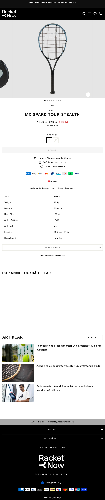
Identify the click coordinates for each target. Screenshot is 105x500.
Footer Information (52, 447)
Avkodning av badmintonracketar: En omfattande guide (68, 366)
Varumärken (52, 438)
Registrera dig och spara (52, 474)
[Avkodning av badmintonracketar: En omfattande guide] (18, 373)
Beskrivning (52, 247)
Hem (52, 106)
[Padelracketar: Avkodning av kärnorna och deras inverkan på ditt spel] (18, 393)
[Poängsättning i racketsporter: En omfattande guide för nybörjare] (18, 353)
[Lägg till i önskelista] (5, 282)
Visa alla (94, 337)
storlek (52, 135)
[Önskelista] (95, 13)
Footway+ (70, 188)
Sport (52, 429)
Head (52, 110)
